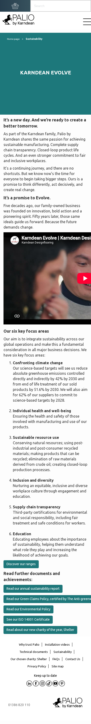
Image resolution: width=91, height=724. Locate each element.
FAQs (56, 659)
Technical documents (33, 651)
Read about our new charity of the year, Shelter (40, 630)
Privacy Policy (37, 666)
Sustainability (34, 39)
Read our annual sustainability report (33, 588)
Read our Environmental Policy (28, 609)
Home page (13, 39)
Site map (58, 666)
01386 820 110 (19, 705)
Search (82, 5)
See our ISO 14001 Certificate (28, 619)
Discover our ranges (21, 564)
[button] (15, 4)
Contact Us (72, 659)
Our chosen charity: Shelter (28, 659)
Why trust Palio (29, 644)
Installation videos (57, 644)
